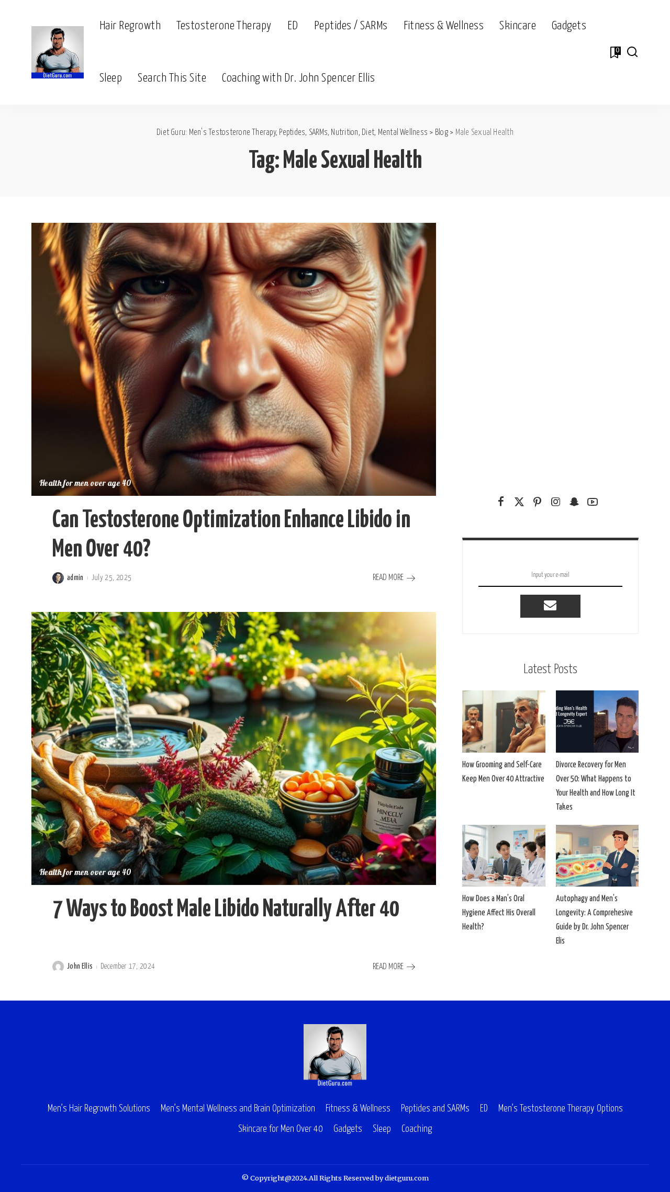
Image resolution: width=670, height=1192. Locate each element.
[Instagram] (556, 502)
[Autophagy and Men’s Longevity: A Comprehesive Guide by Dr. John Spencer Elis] (597, 856)
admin (75, 578)
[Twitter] (519, 502)
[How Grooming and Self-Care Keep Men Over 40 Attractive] (503, 721)
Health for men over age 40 (85, 484)
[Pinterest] (537, 502)
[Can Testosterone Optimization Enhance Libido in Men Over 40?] (233, 359)
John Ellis (80, 966)
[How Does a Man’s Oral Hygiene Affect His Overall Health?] (503, 856)
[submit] (550, 606)
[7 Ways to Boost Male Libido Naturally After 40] (233, 748)
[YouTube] (592, 502)
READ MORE (388, 578)
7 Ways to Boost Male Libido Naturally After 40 (225, 910)
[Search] (632, 52)
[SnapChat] (574, 502)
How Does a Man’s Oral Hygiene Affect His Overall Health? (498, 913)
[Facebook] (501, 502)
